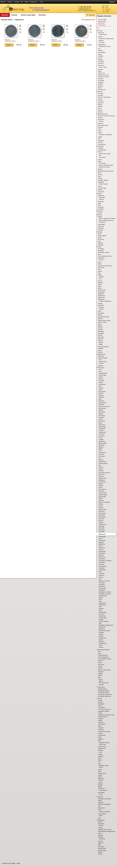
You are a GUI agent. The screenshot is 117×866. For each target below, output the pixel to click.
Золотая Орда (102, 188)
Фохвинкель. (102, 586)
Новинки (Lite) (102, 21)
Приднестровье (102, 689)
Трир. (100, 571)
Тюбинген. (102, 575)
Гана (99, 138)
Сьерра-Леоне (102, 746)
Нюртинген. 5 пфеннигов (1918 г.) (56, 40)
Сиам (100, 752)
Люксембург (101, 292)
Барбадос (101, 82)
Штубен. (101, 640)
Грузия (100, 159)
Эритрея (100, 835)
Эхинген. (101, 647)
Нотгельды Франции (103, 649)
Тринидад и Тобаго (103, 765)
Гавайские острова (104, 742)
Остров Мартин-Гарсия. (104, 659)
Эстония (100, 841)
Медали (100, 326)
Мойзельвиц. (102, 513)
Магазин (3, 1)
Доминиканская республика (106, 171)
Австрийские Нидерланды (106, 38)
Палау (100, 662)
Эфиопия (100, 843)
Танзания (100, 756)
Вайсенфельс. (103, 402)
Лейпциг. (101, 485)
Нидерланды (101, 354)
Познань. (101, 549)
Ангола (100, 58)
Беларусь (100, 86)
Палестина (101, 664)
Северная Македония (105, 301)
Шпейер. (101, 636)
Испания (100, 211)
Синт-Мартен (102, 724)
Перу (99, 677)
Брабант (101, 40)
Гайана (100, 132)
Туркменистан (102, 773)
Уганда (100, 777)
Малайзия (101, 305)
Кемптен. (101, 470)
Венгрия (100, 117)
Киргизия (100, 243)
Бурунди (100, 106)
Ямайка (100, 852)
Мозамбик (101, 331)
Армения (100, 69)
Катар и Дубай (102, 235)
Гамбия (100, 137)
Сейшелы (100, 718)
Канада (100, 232)
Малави (100, 303)
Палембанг (102, 197)
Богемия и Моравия (104, 811)
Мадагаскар (101, 297)
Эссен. (101, 645)
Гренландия (102, 163)
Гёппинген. (102, 436)
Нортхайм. (102, 528)
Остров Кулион (103, 790)
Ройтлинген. (102, 558)
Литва (99, 288)
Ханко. (101, 794)
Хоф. (100, 623)
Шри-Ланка (101, 823)
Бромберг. (101, 397)
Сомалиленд (101, 735)
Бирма (101, 344)
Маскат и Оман (102, 322)
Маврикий (101, 293)
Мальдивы (101, 313)
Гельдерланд (101, 144)
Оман (99, 653)
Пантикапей (102, 157)
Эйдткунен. (102, 641)
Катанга (101, 259)
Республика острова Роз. (105, 694)
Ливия (99, 286)
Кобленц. (101, 476)
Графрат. (101, 439)
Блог (22, 1)
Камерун (100, 230)
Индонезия (101, 195)
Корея (99, 264)
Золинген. (101, 454)
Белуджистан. (102, 89)
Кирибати (100, 245)
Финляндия (101, 792)
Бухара (101, 780)
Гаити (99, 131)
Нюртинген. (102, 534)
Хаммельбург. (102, 612)
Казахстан (101, 226)
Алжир (100, 54)
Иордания (101, 201)
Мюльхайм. (102, 515)
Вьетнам (100, 127)
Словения (101, 729)
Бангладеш (101, 80)
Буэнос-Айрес (103, 67)
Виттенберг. (102, 421)
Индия (100, 193)
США (99, 740)
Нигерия (100, 352)
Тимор (100, 760)
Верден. (101, 413)
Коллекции (101, 248)
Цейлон (101, 825)
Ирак (99, 203)
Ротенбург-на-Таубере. (105, 560)
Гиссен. (101, 437)
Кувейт (100, 271)
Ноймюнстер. (102, 524)
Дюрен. (101, 448)
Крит (100, 155)
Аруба (99, 71)
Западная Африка (103, 180)
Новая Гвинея (103, 34)
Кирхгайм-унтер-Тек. (104, 472)
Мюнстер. (101, 518)
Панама (100, 668)
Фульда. (101, 597)
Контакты (42, 15)
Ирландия (101, 207)
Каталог (10, 1)
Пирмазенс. (102, 547)
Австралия (101, 32)
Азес (99, 48)
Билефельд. (102, 384)
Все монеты (101, 23)
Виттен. (101, 419)
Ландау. (101, 483)
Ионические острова (104, 153)
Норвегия (100, 365)
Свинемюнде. (102, 566)
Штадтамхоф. (102, 638)
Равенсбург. (102, 553)
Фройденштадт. (103, 595)
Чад (99, 806)
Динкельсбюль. (103, 443)
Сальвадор (101, 703)
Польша (100, 679)
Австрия (100, 36)
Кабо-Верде (101, 224)
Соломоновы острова (104, 731)
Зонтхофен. (102, 456)
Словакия (100, 727)
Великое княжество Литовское (106, 115)
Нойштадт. (101, 526)
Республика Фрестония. (104, 696)
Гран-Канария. (102, 150)
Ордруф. (101, 542)
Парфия (100, 673)
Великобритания (102, 114)
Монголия (101, 337)
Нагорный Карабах (103, 346)
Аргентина (101, 65)
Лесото (100, 281)
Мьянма (100, 340)
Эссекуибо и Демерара (105, 134)
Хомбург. (101, 619)
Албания (100, 50)
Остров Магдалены (103, 657)
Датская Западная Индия (106, 165)
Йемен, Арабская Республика (107, 218)
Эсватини (100, 837)
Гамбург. (101, 430)
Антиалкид (101, 61)
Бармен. (101, 378)
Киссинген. (102, 474)
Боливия (100, 95)
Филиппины (101, 788)
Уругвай (100, 784)
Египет (100, 173)
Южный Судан (102, 850)
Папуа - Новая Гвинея (104, 670)
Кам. (100, 465)
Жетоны (100, 174)
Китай (99, 247)
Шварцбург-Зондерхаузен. (106, 625)
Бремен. (101, 393)
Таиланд (100, 750)
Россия (100, 698)
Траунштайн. (102, 569)
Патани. (100, 675)
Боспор (100, 99)
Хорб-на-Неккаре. (104, 621)
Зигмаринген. (102, 452)
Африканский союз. (103, 75)
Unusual (100, 30)
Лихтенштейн (102, 290)
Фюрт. (100, 599)
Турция (100, 775)
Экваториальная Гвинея (105, 829)
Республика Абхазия (103, 690)
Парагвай (100, 671)
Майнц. (101, 498)
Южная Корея (102, 848)
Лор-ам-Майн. (103, 493)
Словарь (16, 1)
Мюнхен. (101, 520)
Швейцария (101, 820)
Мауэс (100, 324)
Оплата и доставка (28, 15)
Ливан (99, 284)
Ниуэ (100, 359)
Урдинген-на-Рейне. (104, 581)
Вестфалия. (102, 415)
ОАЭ (99, 651)
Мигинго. (100, 329)
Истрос (100, 212)
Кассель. (101, 467)
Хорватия (100, 802)
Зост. (100, 458)
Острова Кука (102, 361)
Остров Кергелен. (103, 655)
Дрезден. (101, 447)
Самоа (100, 705)
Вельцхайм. (102, 412)
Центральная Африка (104, 804)
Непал (100, 350)
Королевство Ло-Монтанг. (105, 265)
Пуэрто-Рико (102, 744)
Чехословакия (102, 813)
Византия (100, 123)
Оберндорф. (102, 536)
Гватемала (101, 140)
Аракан (101, 342)
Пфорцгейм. (102, 551)
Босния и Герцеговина (104, 97)
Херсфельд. (102, 616)
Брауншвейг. (102, 391)
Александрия (101, 52)
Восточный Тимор (103, 125)
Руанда (100, 700)
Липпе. (101, 487)
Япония (100, 854)
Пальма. (100, 666)
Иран (99, 205)
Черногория (101, 808)
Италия (100, 214)
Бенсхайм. (102, 380)
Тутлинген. (102, 573)
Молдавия (101, 333)
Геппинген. (102, 434)
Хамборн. (101, 608)
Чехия (99, 809)
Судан (100, 737)
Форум (26, 1)
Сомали (100, 733)
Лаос (99, 273)
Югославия (101, 846)
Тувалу (100, 769)
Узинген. (101, 577)
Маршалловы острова (104, 320)
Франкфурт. (102, 590)
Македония (101, 299)
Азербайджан (102, 44)
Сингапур (100, 722)
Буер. (100, 399)
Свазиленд (102, 838)
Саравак (101, 309)
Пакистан (100, 660)
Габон (99, 129)
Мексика (100, 328)
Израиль (100, 190)
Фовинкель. (102, 584)
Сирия (100, 726)
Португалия (101, 687)
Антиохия (100, 63)
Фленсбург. (102, 582)
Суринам (100, 739)
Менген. (101, 505)
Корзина (92, 15)
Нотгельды (101, 367)
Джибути (100, 169)
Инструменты (34, 1)
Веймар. (101, 410)
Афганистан (101, 73)
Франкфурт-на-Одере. (105, 593)
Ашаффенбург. (103, 373)
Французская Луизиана (104, 798)
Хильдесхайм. (103, 617)
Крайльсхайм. (103, 478)
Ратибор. (101, 555)
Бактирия (100, 78)
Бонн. (100, 386)
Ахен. (100, 371)
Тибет (99, 758)
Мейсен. (101, 504)
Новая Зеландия (102, 358)
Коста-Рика (101, 267)
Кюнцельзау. (102, 482)
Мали (99, 311)
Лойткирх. (101, 491)
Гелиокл (100, 142)
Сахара (100, 713)
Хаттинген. (102, 614)
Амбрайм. (101, 56)
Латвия (100, 275)
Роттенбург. (102, 562)
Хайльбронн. (102, 604)
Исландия (101, 209)
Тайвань (100, 754)
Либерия (100, 282)
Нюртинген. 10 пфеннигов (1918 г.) (10, 40)
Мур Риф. (101, 338)
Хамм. (100, 610)
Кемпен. (101, 469)
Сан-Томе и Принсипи (104, 709)
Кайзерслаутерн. (103, 463)
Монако (100, 335)
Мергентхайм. (103, 509)
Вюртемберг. (102, 426)
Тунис (99, 771)
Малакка (101, 307)
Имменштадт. (102, 461)
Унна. (100, 579)
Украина (100, 783)
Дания (100, 161)
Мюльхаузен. (102, 517)
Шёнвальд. (102, 628)
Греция (100, 151)
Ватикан (100, 112)
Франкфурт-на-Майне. (105, 592)
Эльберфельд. (103, 643)
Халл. (100, 606)
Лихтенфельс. (103, 489)
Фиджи (100, 786)
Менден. (101, 507)
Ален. (100, 369)
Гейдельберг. (102, 432)
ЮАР (99, 844)
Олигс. (100, 538)
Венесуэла (101, 119)
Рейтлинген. (102, 557)
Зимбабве (101, 182)
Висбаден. (102, 417)
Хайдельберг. (102, 603)
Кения (99, 237)
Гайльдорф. (102, 428)
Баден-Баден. (103, 375)
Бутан (99, 108)
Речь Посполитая (104, 682)
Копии (99, 262)
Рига (100, 278)
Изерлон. (101, 459)
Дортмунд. (102, 445)
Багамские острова (103, 76)
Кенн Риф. (101, 239)
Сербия (100, 720)
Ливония (101, 276)
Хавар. (100, 800)
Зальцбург (102, 42)
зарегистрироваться (42, 10)
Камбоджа (101, 228)
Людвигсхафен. (103, 494)
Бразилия (100, 102)
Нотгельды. (102, 529)
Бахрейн (100, 84)
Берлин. (101, 382)
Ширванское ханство (105, 46)
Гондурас (100, 148)
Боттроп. (101, 388)
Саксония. (101, 564)
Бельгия (100, 91)
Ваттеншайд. (102, 408)
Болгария (100, 93)
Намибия (100, 348)
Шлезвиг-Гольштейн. (104, 630)
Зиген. (100, 450)
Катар (99, 233)
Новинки (100, 19)
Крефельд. (102, 480)
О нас (42, 1)
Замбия (100, 178)
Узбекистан (101, 778)
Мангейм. (101, 500)
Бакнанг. (101, 377)
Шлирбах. (101, 632)
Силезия (101, 684)
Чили (99, 818)
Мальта (100, 315)
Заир (99, 176)
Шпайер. (101, 634)
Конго (99, 254)
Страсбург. (102, 568)
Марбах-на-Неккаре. (104, 502)
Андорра (100, 59)
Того (99, 761)
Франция (100, 796)
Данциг (101, 681)
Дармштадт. (102, 441)
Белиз (99, 87)
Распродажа (101, 25)
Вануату (100, 110)
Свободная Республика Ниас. (106, 715)
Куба (99, 269)
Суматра (101, 199)
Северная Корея (102, 716)
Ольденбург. (102, 540)
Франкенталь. (102, 588)
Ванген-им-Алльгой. (104, 406)
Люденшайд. (102, 496)
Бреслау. (101, 395)
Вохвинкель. (102, 424)
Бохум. (101, 389)
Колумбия (101, 250)
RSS (105, 19)
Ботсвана (100, 100)
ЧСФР (100, 815)
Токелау (101, 363)
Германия (101, 146)
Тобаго (101, 767)
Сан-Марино (101, 707)
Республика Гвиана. (103, 692)
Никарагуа (101, 356)
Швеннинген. (102, 627)
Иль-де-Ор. (101, 191)
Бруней (100, 104)
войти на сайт (39, 8)
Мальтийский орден (103, 316)
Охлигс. (101, 546)
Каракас (101, 121)
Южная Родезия (103, 184)
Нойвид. (101, 522)
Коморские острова (103, 252)
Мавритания (101, 295)
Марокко (100, 318)
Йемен (100, 216)
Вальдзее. (101, 404)
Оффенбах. (102, 544)
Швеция (100, 821)
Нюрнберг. (102, 531)
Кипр (99, 241)
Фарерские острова (104, 167)
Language (112, 1)
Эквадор (100, 827)
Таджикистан (101, 748)
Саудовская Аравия (103, 711)
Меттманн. (102, 511)
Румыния (100, 702)
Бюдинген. (102, 400)
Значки (100, 186)
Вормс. (101, 423)
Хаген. (100, 601)
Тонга (99, 763)
